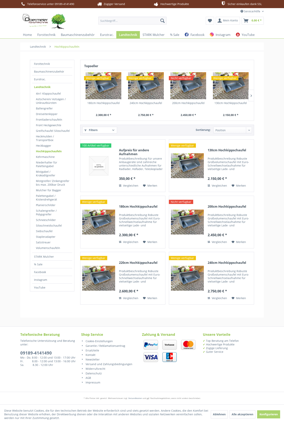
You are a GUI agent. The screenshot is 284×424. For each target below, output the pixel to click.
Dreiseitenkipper (47, 114)
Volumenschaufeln (48, 248)
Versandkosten (135, 398)
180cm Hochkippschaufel (103, 103)
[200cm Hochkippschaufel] (188, 85)
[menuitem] (132, 21)
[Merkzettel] (210, 21)
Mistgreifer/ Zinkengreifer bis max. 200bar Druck (52, 182)
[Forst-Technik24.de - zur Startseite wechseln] (44, 21)
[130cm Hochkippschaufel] (231, 85)
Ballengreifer (44, 108)
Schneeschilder (46, 220)
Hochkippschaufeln (49, 151)
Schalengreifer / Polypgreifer (46, 212)
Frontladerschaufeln (49, 119)
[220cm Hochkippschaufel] (98, 278)
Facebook (40, 272)
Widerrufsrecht (95, 369)
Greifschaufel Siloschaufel (53, 131)
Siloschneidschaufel (49, 225)
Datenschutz (93, 373)
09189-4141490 (36, 353)
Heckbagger (43, 145)
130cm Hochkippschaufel (230, 103)
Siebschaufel (44, 231)
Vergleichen (130, 185)
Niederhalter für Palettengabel (46, 164)
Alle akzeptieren (242, 414)
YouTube (39, 287)
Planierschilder (45, 205)
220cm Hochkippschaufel (138, 263)
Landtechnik (42, 87)
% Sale (38, 264)
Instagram (40, 280)
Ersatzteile (92, 350)
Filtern (93, 130)
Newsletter (92, 359)
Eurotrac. (40, 79)
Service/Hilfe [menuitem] (252, 11)
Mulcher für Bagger (48, 190)
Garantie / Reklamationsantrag (105, 346)
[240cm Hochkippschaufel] (146, 85)
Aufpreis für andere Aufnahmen (134, 152)
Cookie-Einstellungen (99, 341)
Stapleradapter (45, 237)
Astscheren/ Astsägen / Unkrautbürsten (51, 101)
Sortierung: (203, 130)
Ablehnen (219, 414)
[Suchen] (162, 21)
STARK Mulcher (44, 256)
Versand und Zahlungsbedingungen (108, 364)
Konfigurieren (268, 414)
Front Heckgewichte (48, 125)
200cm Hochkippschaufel (188, 103)
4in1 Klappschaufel (48, 93)
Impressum (92, 382)
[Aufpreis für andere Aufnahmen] (98, 165)
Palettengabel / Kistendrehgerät (46, 197)
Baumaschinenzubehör (49, 71)
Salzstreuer (43, 242)
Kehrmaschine (45, 157)
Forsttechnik (42, 64)
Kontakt (90, 355)
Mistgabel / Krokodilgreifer (45, 173)
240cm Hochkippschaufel (146, 103)
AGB (88, 378)
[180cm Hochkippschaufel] (103, 85)
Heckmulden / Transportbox (45, 138)
